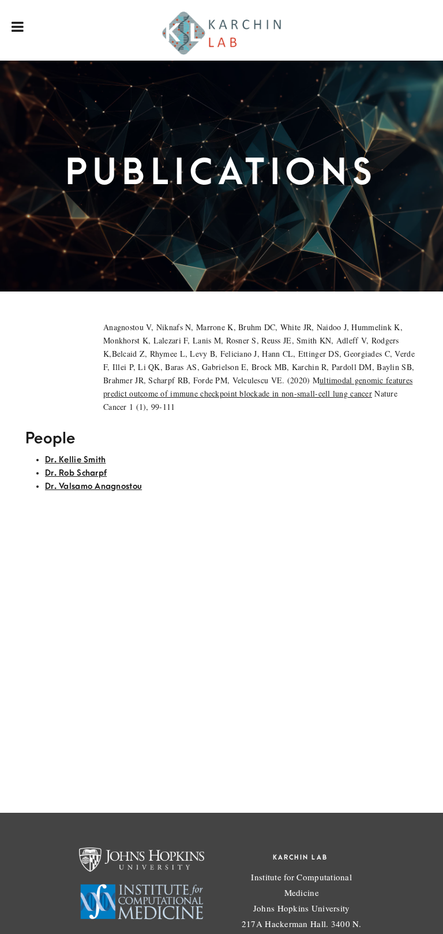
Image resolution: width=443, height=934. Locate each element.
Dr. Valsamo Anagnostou (93, 486)
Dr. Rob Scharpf (76, 473)
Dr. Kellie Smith (75, 460)
